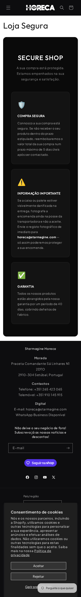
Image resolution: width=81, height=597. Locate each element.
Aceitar (38, 566)
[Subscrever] (67, 448)
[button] (8, 7)
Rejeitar (38, 576)
